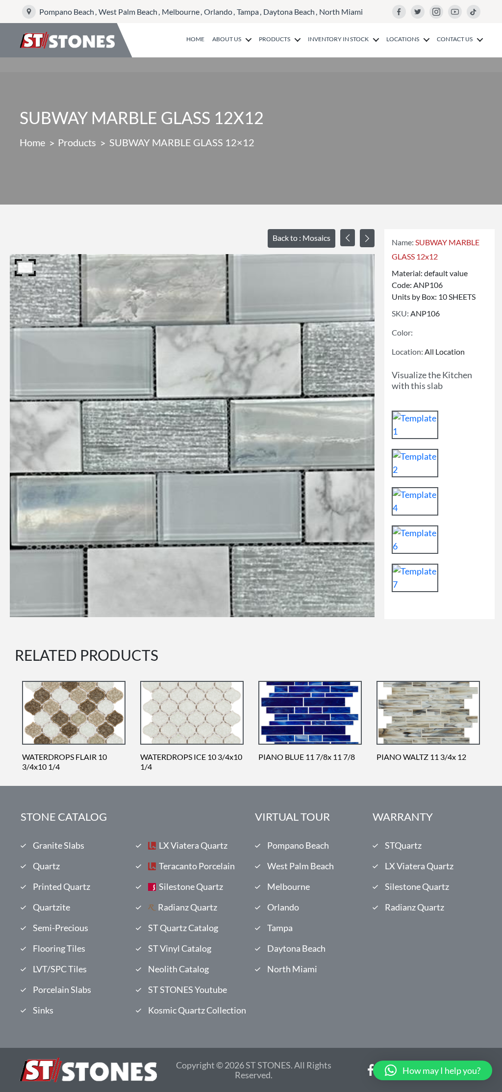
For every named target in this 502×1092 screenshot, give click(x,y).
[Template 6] (415, 539)
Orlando (218, 11)
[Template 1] (415, 425)
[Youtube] (455, 12)
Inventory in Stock (338, 39)
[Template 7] (415, 578)
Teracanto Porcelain (197, 865)
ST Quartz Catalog (183, 927)
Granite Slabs (58, 845)
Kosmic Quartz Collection (197, 1010)
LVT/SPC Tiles (60, 968)
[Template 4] (415, 501)
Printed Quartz (61, 886)
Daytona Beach (289, 11)
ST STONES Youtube (187, 989)
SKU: (400, 313)
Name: (403, 242)
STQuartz (403, 845)
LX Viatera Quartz (193, 845)
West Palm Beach (128, 11)
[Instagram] (436, 12)
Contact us (455, 39)
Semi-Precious (60, 927)
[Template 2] (415, 463)
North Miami (341, 11)
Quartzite (51, 907)
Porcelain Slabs (62, 989)
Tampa (248, 11)
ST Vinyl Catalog (179, 948)
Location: (407, 351)
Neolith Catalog (178, 968)
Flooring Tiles (59, 948)
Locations (402, 39)
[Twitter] (418, 12)
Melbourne (181, 11)
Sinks (43, 1010)
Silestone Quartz (191, 886)
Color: (402, 332)
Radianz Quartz (187, 907)
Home (195, 39)
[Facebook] (399, 12)
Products (274, 39)
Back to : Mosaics (301, 237)
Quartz (46, 865)
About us (226, 39)
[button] (432, 1070)
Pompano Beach (66, 11)
